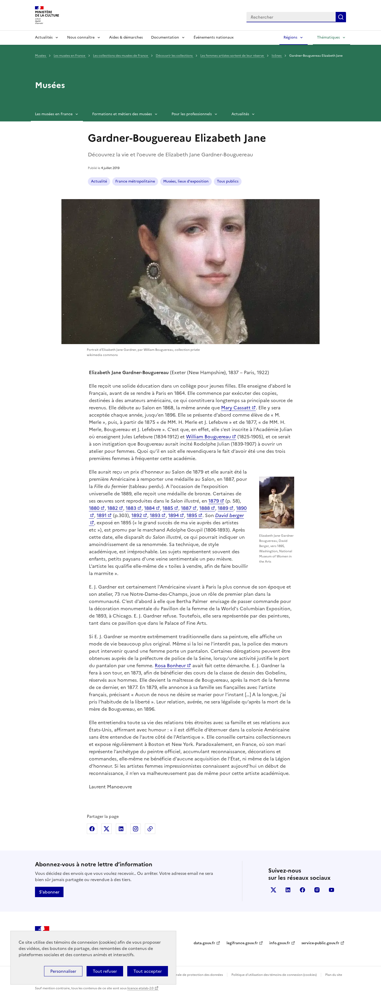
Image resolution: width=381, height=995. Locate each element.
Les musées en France (70, 55)
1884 (149, 508)
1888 (204, 508)
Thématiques (328, 37)
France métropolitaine (135, 181)
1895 (192, 515)
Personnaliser (63, 971)
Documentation (165, 37)
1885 (168, 508)
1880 (94, 508)
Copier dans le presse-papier (150, 829)
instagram (317, 890)
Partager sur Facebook (92, 829)
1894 (173, 515)
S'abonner (49, 892)
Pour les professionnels (192, 114)
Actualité (99, 181)
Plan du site (333, 974)
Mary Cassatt (236, 407)
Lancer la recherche (341, 17)
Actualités (44, 37)
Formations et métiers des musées (122, 114)
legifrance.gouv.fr (242, 943)
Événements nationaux (214, 37)
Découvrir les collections (174, 55)
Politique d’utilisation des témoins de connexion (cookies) (274, 974)
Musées (41, 55)
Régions (290, 37)
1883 (131, 508)
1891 (102, 515)
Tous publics (227, 181)
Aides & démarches (126, 37)
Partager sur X (106, 829)
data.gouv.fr (204, 943)
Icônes (277, 55)
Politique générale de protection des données (189, 974)
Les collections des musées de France (121, 55)
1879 (213, 500)
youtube (331, 890)
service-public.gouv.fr (320, 943)
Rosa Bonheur (170, 665)
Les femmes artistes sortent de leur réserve (232, 55)
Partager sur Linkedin (121, 829)
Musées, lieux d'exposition (186, 181)
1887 (186, 508)
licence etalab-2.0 (140, 988)
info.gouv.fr (279, 943)
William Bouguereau (208, 436)
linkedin (288, 890)
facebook (302, 890)
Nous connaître (81, 37)
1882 (112, 508)
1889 (223, 508)
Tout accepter (147, 971)
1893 (155, 515)
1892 (136, 515)
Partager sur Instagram (135, 829)
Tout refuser (105, 971)
